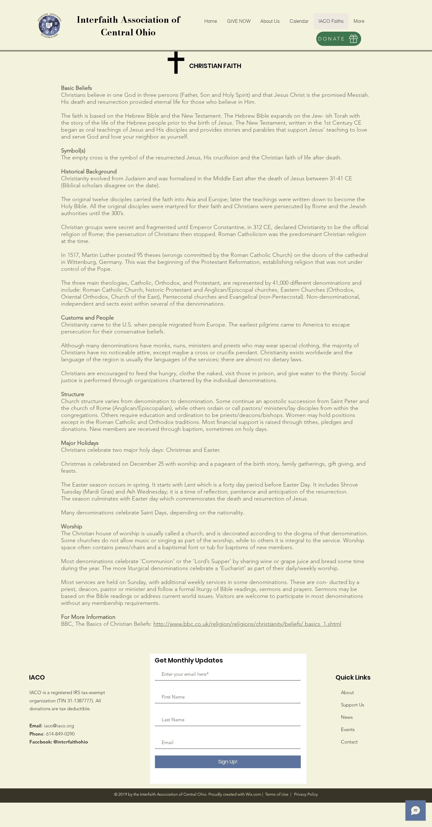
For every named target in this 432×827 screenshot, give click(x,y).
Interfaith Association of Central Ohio (128, 26)
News (347, 717)
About (347, 692)
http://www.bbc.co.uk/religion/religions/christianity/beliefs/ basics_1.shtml (247, 623)
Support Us (352, 705)
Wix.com (253, 794)
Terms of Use (276, 794)
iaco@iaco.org (59, 726)
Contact (349, 742)
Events (348, 729)
